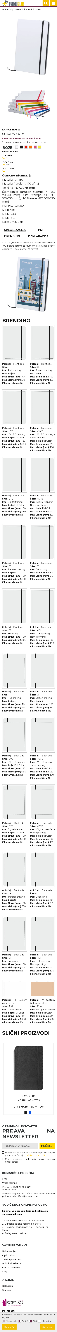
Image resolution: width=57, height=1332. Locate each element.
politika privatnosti (35, 1155)
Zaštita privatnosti (12, 1259)
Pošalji (47, 1146)
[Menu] (53, 3)
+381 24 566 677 (22, 1187)
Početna (7, 9)
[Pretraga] (46, 3)
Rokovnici (19, 9)
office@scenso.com (27, 1196)
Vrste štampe (9, 1183)
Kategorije (8, 1286)
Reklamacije (9, 1251)
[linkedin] (12, 1311)
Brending (12, 236)
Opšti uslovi (8, 1255)
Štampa (6, 1290)
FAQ (4, 1178)
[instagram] (8, 1311)
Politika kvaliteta (11, 1263)
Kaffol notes (34, 9)
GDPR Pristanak (11, 1267)
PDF (41, 229)
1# (3, 158)
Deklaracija (38, 236)
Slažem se (47, 1327)
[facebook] (3, 1311)
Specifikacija (15, 230)
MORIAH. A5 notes (28, 1100)
